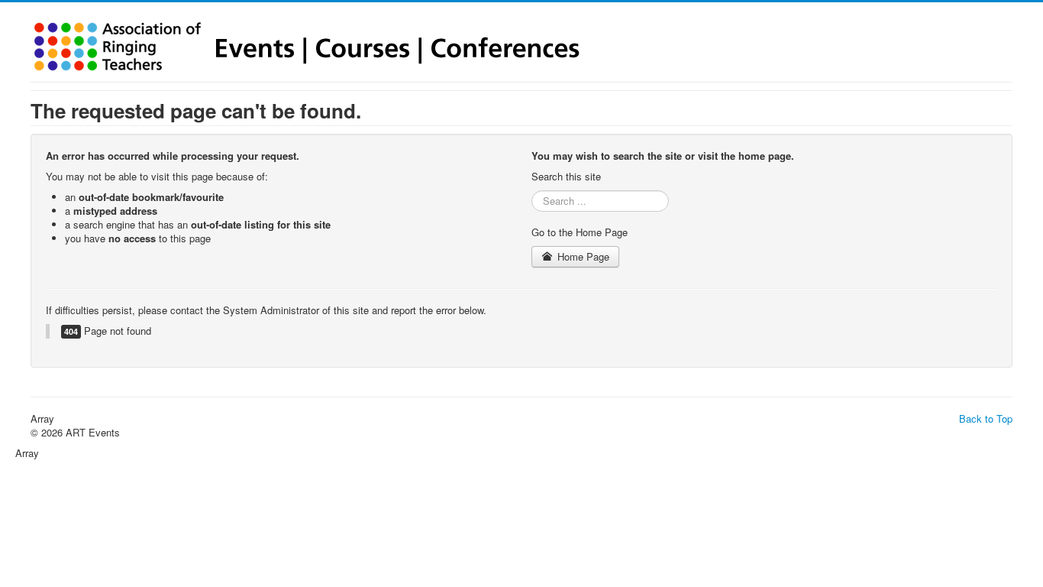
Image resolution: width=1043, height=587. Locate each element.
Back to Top (985, 418)
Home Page (581, 256)
